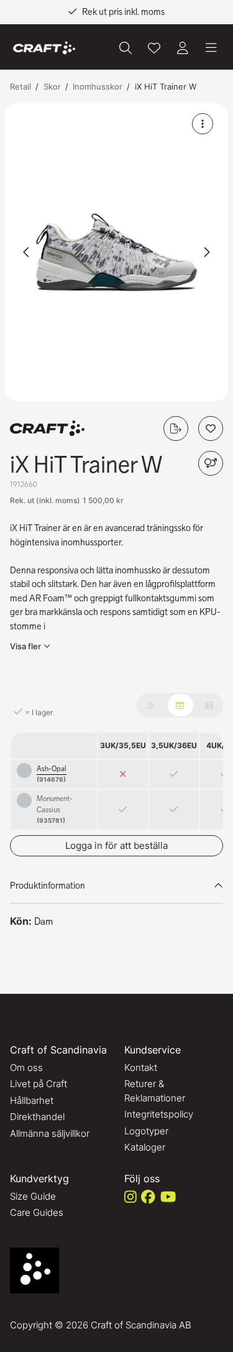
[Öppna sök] (125, 48)
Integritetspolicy (158, 1114)
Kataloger (144, 1147)
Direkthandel (37, 1117)
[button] (116, 252)
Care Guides (36, 1212)
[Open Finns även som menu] (210, 463)
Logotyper (146, 1131)
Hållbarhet (31, 1100)
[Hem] (44, 48)
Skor (52, 86)
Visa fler (25, 646)
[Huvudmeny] (211, 48)
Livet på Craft (38, 1084)
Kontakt (140, 1067)
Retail (20, 86)
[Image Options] (202, 123)
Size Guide (33, 1196)
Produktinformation (47, 885)
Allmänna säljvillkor (49, 1133)
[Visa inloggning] (182, 48)
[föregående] (26, 251)
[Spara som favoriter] (154, 48)
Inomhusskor (97, 86)
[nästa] (206, 251)
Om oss (26, 1067)
